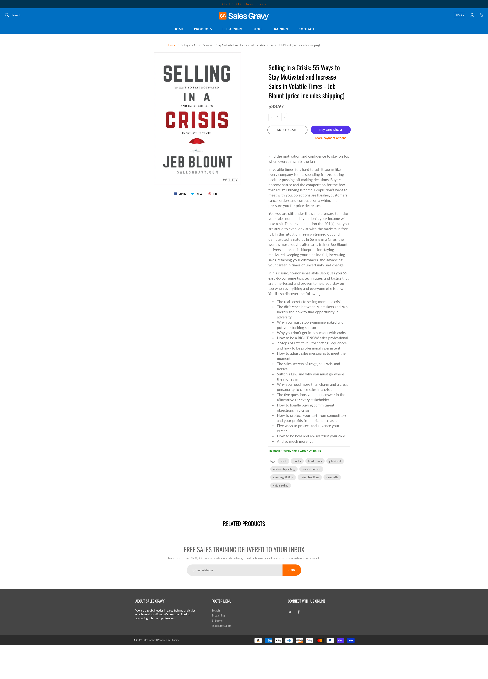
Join (309, 73)
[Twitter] (276, 85)
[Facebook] (285, 85)
